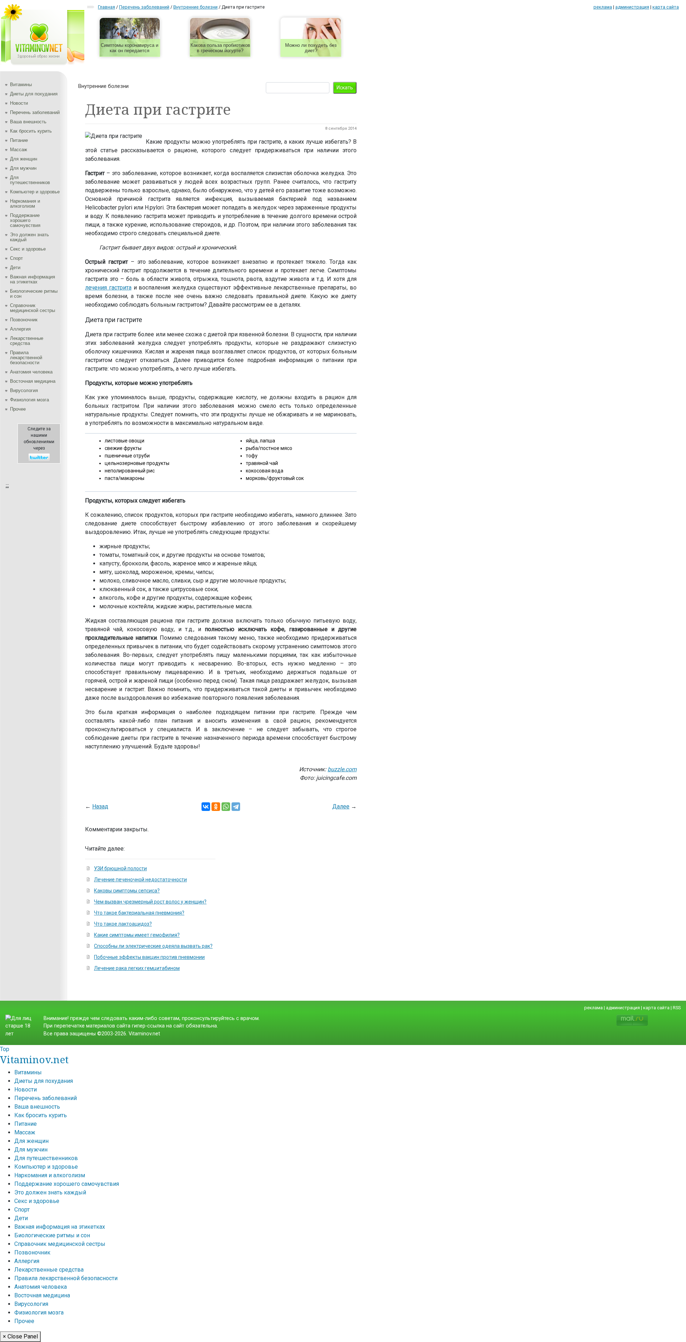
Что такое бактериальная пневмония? (139, 913)
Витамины (21, 84)
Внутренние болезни (103, 86)
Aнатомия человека (31, 372)
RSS (677, 1007)
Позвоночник (24, 319)
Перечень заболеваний (35, 112)
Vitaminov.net (34, 1059)
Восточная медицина (32, 381)
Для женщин (23, 159)
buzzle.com (342, 769)
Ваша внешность (28, 121)
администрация (632, 7)
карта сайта (665, 7)
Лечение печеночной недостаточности (140, 879)
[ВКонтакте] (206, 806)
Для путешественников (30, 180)
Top (4, 1049)
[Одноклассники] (216, 806)
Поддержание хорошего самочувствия (25, 220)
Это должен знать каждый (29, 237)
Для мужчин (23, 168)
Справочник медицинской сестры (32, 308)
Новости (19, 103)
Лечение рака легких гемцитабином (137, 968)
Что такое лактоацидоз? (123, 924)
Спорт (16, 258)
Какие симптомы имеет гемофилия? (137, 935)
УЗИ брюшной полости (120, 868)
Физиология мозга (29, 399)
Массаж (18, 149)
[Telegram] (236, 806)
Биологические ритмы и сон (34, 293)
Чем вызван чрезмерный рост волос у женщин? (150, 902)
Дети (15, 267)
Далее (340, 806)
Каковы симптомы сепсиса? (127, 890)
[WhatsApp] (226, 806)
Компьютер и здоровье (35, 191)
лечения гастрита (108, 287)
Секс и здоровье (28, 249)
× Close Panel (20, 1336)
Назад (100, 806)
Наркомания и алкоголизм (25, 203)
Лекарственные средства (26, 341)
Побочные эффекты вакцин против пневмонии (149, 957)
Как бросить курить (31, 131)
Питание (19, 140)
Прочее (18, 409)
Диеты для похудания (34, 93)
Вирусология (24, 390)
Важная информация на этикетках (32, 279)
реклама (602, 7)
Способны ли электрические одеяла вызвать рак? (153, 946)
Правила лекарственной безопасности (26, 357)
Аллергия (20, 329)
